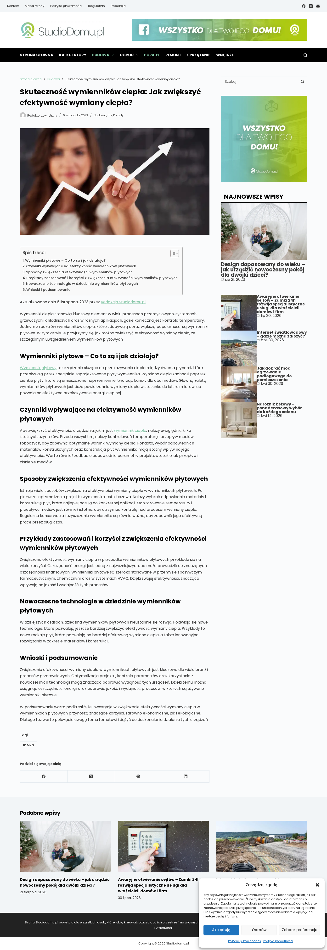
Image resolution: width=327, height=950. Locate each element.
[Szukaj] (305, 55)
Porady (151, 54)
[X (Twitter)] (311, 6)
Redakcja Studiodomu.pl (123, 302)
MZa (28, 745)
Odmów (259, 929)
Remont (173, 54)
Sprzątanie (198, 54)
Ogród (127, 54)
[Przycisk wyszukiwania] (302, 81)
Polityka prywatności (278, 941)
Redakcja (118, 6)
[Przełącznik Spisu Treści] (172, 253)
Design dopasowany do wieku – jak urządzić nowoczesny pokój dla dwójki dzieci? (263, 270)
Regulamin (96, 6)
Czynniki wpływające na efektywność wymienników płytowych (81, 266)
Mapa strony (34, 6)
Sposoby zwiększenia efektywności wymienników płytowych (79, 272)
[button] (317, 885)
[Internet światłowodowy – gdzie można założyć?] (261, 846)
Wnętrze (225, 54)
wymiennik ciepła (130, 430)
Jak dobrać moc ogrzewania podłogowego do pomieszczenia (274, 373)
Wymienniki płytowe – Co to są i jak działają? (65, 260)
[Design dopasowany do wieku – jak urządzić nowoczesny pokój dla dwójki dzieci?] (65, 846)
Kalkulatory (72, 54)
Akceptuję (221, 929)
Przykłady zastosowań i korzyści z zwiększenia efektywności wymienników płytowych (102, 277)
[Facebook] (303, 6)
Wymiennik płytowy (38, 368)
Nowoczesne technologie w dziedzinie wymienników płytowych (82, 283)
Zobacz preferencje (299, 929)
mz (109, 115)
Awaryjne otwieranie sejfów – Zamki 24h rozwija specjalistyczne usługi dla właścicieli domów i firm (281, 304)
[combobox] (259, 81)
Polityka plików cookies (244, 941)
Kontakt (13, 6)
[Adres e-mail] (318, 6)
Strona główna (36, 54)
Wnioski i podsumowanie (48, 289)
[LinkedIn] (185, 776)
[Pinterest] (138, 776)
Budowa (100, 54)
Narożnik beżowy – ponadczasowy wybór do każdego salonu (279, 408)
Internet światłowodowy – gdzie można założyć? (282, 334)
